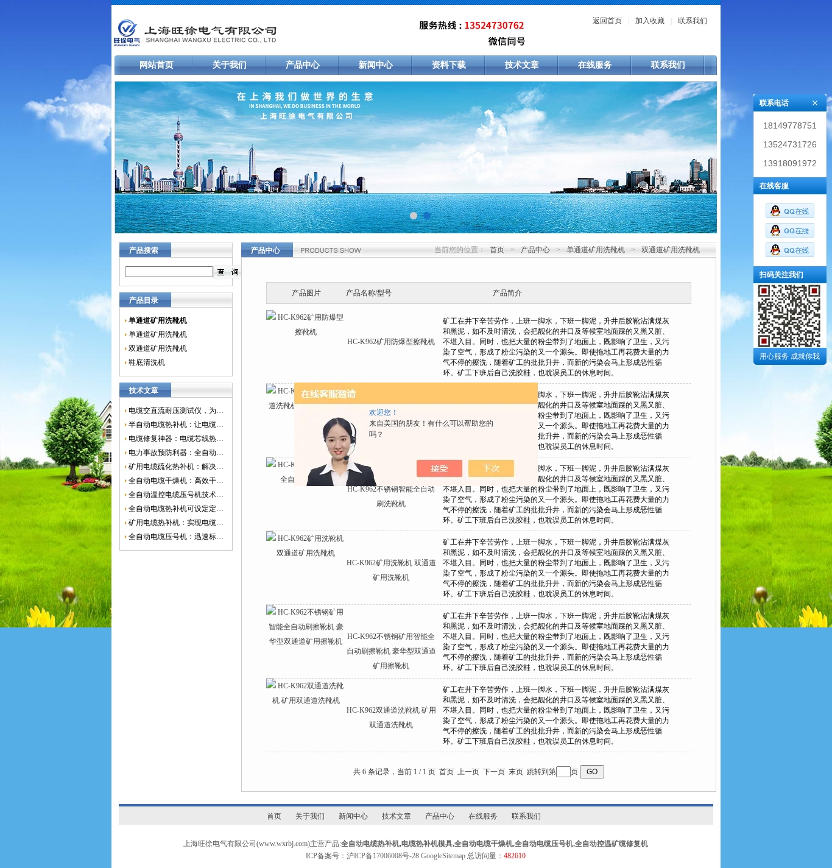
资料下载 (449, 64)
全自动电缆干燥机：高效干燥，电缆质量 (176, 480)
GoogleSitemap (443, 856)
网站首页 (156, 64)
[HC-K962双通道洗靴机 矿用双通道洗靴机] (305, 700)
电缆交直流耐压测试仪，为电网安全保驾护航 (176, 410)
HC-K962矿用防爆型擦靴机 (391, 341)
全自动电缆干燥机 (483, 843)
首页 (497, 249)
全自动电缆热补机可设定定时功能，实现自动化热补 (176, 508)
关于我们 (230, 64)
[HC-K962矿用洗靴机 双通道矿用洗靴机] (305, 553)
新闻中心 (376, 64)
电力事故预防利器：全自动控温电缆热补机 (176, 452)
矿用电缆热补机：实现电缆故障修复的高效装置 (176, 522)
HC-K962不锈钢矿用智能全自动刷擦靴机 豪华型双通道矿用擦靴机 (391, 651)
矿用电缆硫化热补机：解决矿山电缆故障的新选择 (176, 466)
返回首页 (607, 20)
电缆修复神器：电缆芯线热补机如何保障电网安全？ (176, 438)
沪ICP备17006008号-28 (383, 856)
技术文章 (522, 64)
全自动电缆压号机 (544, 843)
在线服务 (595, 64)
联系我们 (692, 20)
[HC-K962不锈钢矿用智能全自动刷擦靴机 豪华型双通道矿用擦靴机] (305, 641)
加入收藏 (650, 20)
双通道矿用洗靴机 (158, 348)
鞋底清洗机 (147, 362)
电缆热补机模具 (427, 843)
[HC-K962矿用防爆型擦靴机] (305, 332)
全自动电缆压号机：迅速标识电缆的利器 (176, 536)
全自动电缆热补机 (370, 843)
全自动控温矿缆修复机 (611, 843)
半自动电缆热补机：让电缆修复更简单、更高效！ (176, 424)
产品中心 (303, 64)
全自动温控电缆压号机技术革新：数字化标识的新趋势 (176, 494)
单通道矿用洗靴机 (158, 334)
